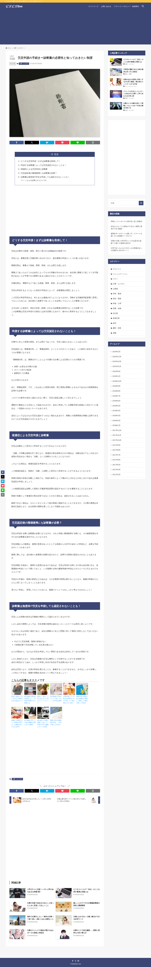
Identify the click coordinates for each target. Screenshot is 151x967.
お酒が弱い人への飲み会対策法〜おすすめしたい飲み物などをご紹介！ (69, 700)
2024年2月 (116, 352)
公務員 (115, 289)
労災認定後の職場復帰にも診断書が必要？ (39, 173)
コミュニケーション (120, 274)
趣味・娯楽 (117, 328)
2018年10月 (116, 381)
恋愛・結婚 (117, 308)
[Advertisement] (75, 27)
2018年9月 (116, 386)
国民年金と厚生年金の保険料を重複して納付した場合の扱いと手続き (82, 700)
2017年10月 (116, 440)
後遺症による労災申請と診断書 (34, 169)
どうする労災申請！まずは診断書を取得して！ (41, 161)
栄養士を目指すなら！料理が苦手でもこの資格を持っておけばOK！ (17, 724)
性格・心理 (117, 303)
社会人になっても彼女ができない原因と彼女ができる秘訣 (126, 227)
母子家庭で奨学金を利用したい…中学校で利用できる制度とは (30, 700)
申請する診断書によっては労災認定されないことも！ (43, 165)
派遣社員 (116, 318)
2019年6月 (116, 371)
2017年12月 (116, 430)
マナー (115, 279)
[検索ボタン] (142, 6)
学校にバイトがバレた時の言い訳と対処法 (126, 221)
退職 (114, 333)
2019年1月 (116, 376)
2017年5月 (116, 465)
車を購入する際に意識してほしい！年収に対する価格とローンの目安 (43, 724)
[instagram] (78, 961)
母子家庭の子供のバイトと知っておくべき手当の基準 (56, 699)
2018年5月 (116, 406)
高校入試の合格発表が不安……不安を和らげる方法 (56, 722)
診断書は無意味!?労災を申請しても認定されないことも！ (45, 177)
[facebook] (73, 961)
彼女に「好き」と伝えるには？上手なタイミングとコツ (43, 700)
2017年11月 (116, 435)
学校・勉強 (117, 294)
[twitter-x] (75, 961)
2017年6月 (116, 460)
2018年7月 (116, 396)
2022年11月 (116, 366)
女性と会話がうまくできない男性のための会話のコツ (17, 699)
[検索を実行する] (141, 203)
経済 (114, 323)
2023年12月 (116, 357)
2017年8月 (116, 450)
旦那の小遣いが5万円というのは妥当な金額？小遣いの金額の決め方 (126, 242)
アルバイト (117, 269)
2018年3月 (116, 415)
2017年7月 (116, 455)
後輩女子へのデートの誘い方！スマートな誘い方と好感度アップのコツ (126, 235)
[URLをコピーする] (93, 142)
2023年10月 (116, 361)
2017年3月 (116, 474)
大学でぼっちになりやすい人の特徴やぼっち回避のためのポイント (126, 249)
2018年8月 (116, 391)
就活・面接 (117, 298)
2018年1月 (116, 425)
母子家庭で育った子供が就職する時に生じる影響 (30, 722)
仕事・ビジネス (24, 63)
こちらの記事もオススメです (36, 180)
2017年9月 (116, 445)
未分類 (115, 313)
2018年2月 (116, 420)
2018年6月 (116, 401)
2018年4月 (116, 411)
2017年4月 (116, 469)
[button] (16, 142)
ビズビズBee (14, 6)
